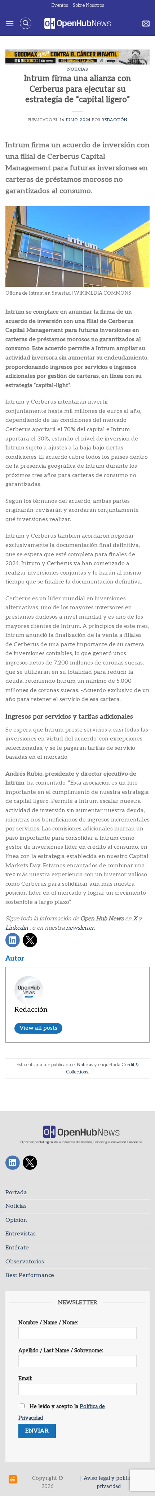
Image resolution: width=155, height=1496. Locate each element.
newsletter (80, 928)
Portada (16, 1192)
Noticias (77, 69)
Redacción (114, 120)
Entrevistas (20, 1233)
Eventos (59, 5)
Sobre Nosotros (88, 5)
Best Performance (29, 1275)
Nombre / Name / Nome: (48, 1323)
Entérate (17, 1247)
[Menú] (9, 23)
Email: (25, 1379)
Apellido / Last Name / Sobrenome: (60, 1351)
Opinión (16, 1220)
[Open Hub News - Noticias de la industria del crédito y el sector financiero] (78, 23)
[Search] (25, 23)
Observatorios (24, 1261)
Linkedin (16, 928)
